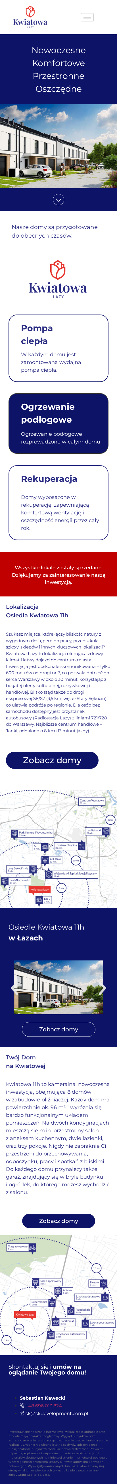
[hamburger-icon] (87, 17)
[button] (14, 988)
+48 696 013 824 (44, 1406)
